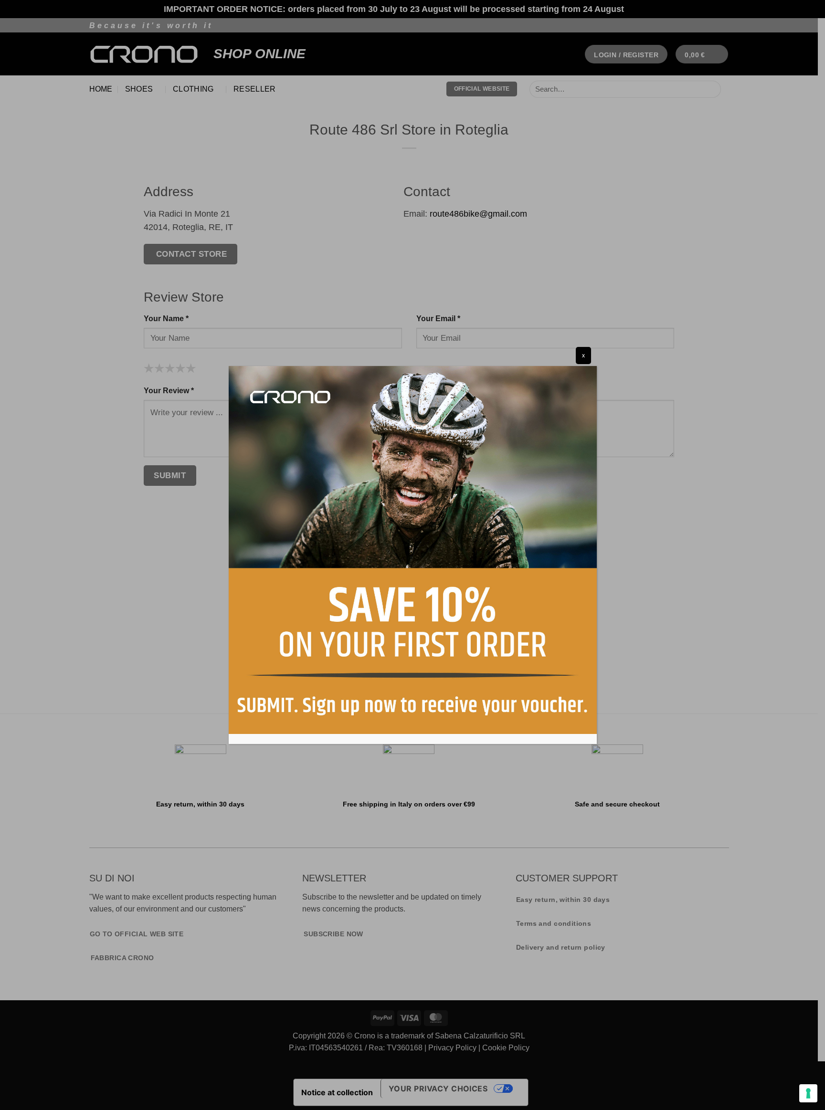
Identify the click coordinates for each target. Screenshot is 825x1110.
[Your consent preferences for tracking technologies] (808, 1093)
